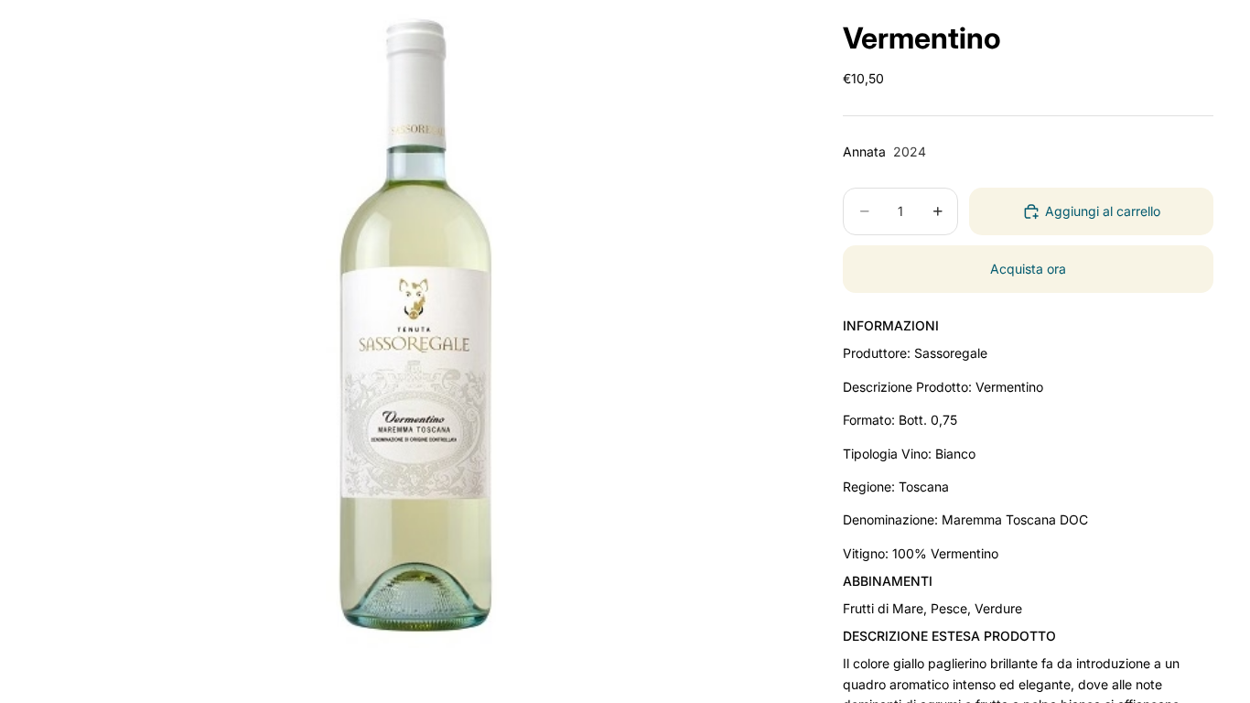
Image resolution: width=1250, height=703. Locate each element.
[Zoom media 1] (418, 324)
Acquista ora (1028, 268)
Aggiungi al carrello (1102, 211)
